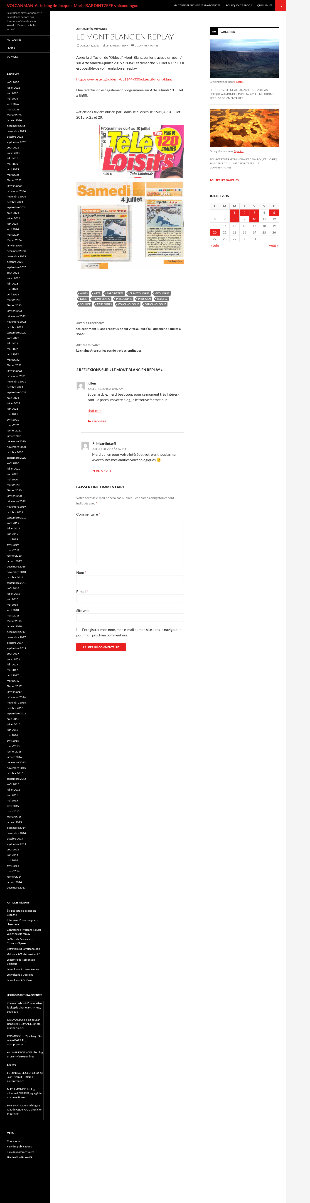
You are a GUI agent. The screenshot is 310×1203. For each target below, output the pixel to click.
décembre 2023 (16, 251)
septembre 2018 (16, 582)
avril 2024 (13, 229)
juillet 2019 (13, 528)
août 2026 (13, 82)
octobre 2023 (15, 261)
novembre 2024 (16, 196)
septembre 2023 (16, 267)
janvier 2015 (14, 822)
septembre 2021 (16, 392)
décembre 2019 (16, 501)
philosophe (124, 298)
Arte (97, 293)
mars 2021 (13, 425)
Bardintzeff (115, 293)
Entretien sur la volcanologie (23, 948)
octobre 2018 (15, 577)
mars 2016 (13, 746)
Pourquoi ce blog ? (239, 5)
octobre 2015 (15, 773)
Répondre (99, 421)
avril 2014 (13, 865)
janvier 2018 (14, 626)
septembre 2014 (16, 844)
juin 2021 (12, 408)
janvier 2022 (14, 370)
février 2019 (14, 555)
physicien (144, 298)
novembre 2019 (16, 506)
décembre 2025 (16, 125)
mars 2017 (13, 680)
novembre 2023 (16, 256)
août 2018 (13, 588)
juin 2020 (12, 474)
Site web (82, 610)
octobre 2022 (15, 327)
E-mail (82, 591)
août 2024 (13, 212)
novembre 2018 (16, 572)
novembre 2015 (16, 768)
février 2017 (14, 686)
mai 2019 (12, 539)
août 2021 (13, 397)
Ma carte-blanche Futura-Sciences (197, 5)
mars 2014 (13, 871)
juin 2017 (12, 664)
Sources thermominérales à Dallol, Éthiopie (243, 159)
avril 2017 (13, 675)
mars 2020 (13, 485)
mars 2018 (13, 615)
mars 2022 (13, 359)
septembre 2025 (16, 142)
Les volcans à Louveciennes (23, 969)
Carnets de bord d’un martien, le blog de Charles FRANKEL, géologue (24, 1007)
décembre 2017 (16, 631)
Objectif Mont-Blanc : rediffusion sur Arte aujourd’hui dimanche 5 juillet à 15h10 (128, 328)
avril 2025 (13, 169)
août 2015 (13, 784)
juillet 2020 (13, 468)
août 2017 (13, 653)
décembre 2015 (16, 762)
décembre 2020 (16, 441)
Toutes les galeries (226, 180)
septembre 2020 (16, 457)
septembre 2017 (16, 648)
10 (254, 219)
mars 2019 (13, 550)
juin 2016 (12, 729)
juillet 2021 (13, 403)
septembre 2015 (16, 778)
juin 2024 (12, 223)
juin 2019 (12, 534)
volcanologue (128, 304)
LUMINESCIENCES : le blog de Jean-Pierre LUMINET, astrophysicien (25, 1077)
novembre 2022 (16, 321)
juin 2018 (12, 599)
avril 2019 (13, 544)
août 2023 (13, 272)
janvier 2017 (14, 691)
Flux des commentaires (20, 1152)
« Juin (215, 245)
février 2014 (14, 876)
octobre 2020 (15, 452)
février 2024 (14, 240)
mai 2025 (12, 164)
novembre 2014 (16, 833)
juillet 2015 (13, 789)
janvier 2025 (14, 185)
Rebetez (162, 298)
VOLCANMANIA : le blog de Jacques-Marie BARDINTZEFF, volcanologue (72, 5)
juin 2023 (12, 283)
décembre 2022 (16, 316)
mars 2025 (13, 174)
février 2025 (14, 180)
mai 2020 (12, 479)
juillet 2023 (13, 278)
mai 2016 (12, 735)
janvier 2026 (14, 120)
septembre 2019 (16, 517)
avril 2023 (13, 294)
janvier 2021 (14, 436)
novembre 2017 (16, 637)
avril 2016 (13, 740)
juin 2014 (12, 855)
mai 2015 (12, 800)
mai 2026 (12, 98)
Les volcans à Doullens (20, 974)
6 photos (239, 81)
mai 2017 (12, 670)
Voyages (100, 29)
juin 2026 (12, 93)
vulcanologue (155, 304)
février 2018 (14, 621)
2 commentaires (146, 45)
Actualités (84, 29)
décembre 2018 (16, 566)
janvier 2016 (14, 757)
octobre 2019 (15, 512)
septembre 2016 (16, 713)
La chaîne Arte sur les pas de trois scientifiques (108, 347)
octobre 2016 (15, 708)
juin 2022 (12, 343)
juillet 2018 (13, 593)
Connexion (13, 1141)
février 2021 (14, 430)
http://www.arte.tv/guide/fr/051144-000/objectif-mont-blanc (124, 79)
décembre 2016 (16, 697)
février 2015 (14, 816)
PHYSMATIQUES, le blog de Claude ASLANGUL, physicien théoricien (24, 1109)
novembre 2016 (16, 702)
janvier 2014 (14, 882)
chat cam (94, 410)
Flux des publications (19, 1146)
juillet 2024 (13, 218)
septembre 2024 (16, 207)
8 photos (239, 151)
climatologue (139, 293)
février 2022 (14, 365)
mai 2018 (12, 604)
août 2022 (13, 338)
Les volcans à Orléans (19, 980)
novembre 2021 (16, 381)
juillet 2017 (13, 659)
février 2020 (14, 490)
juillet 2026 (13, 87)
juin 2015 (12, 795)
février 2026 (14, 115)
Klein (83, 298)
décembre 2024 (16, 191)
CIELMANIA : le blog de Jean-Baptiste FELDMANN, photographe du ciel (24, 1024)
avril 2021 (13, 419)
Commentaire (88, 514)
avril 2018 (13, 610)
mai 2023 (12, 289)
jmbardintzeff (117, 45)
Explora (11, 1064)
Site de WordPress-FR (20, 1157)
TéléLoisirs (104, 304)
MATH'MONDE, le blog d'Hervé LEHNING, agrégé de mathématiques (24, 1093)
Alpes (84, 293)
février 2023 (14, 305)
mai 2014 (12, 860)
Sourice (85, 304)
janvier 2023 (14, 310)
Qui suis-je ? (264, 5)
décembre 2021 (16, 376)
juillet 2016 (13, 724)
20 (215, 232)
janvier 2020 (14, 495)
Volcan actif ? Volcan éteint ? (23, 954)
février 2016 (14, 751)
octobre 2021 (15, 387)
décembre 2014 (16, 827)
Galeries (228, 32)
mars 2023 (13, 300)
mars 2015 (13, 811)
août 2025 (13, 147)
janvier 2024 (14, 245)
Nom (81, 572)
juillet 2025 (13, 153)
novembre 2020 (16, 446)
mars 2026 (13, 109)
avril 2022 (13, 354)
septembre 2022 (16, 332)
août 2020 (13, 463)
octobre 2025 (15, 136)
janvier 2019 (14, 561)
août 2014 (13, 849)
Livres (11, 48)
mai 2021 (12, 414)
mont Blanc (101, 298)
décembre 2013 (16, 887)
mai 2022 (12, 349)
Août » (273, 245)
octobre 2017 (15, 642)
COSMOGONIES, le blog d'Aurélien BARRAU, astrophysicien (25, 1040)
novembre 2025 (16, 131)
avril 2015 (13, 806)
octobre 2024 (15, 202)
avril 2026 (13, 104)
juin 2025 (12, 158)
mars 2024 (13, 234)
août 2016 (13, 719)
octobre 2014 (15, 838)
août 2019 (13, 523)
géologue (162, 293)
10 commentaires (230, 98)
